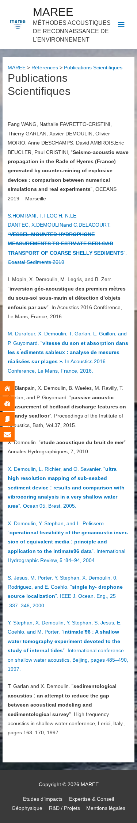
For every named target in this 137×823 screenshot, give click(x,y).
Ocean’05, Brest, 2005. (66, 487)
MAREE (53, 11)
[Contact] (13, 434)
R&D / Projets (64, 808)
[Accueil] (13, 388)
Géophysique (27, 808)
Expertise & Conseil (91, 799)
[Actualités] (13, 419)
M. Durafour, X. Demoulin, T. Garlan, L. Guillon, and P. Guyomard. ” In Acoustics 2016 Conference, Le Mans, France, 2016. (68, 352)
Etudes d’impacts (42, 799)
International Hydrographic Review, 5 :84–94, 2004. (68, 542)
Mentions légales (105, 808)
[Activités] (13, 403)
